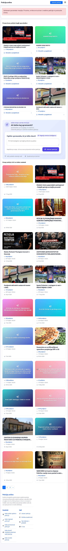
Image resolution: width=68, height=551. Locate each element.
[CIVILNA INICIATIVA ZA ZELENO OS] (17, 101)
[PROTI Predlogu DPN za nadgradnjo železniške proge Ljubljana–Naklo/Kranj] (17, 71)
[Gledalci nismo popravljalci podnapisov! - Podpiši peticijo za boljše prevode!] (17, 40)
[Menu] (65, 2)
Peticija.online (6, 2)
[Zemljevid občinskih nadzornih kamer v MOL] (50, 102)
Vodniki (5, 510)
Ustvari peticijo (52, 149)
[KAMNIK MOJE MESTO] (50, 39)
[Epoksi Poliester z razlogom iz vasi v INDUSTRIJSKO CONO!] (50, 71)
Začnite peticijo (56, 2)
